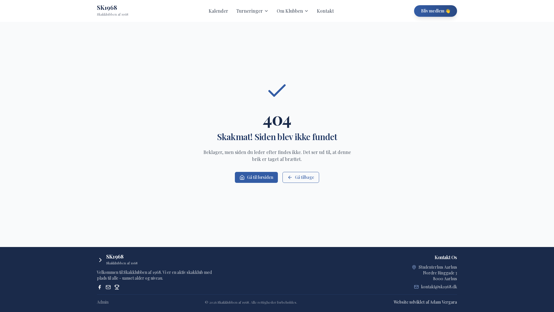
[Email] (108, 287)
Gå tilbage (304, 177)
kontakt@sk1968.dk (439, 286)
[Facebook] (99, 287)
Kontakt (325, 11)
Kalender (218, 11)
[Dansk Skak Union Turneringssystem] (116, 287)
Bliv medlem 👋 (435, 11)
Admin (102, 302)
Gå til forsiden (260, 177)
